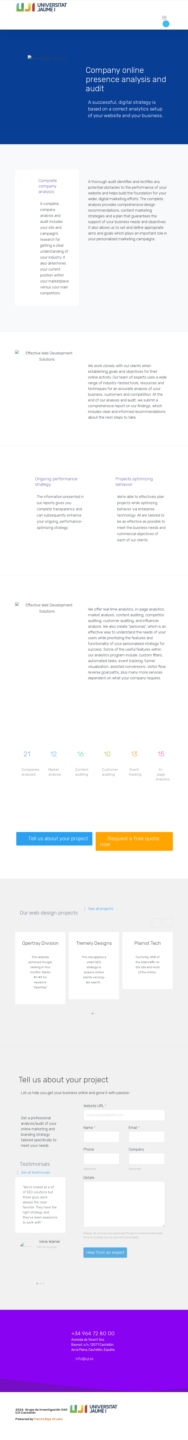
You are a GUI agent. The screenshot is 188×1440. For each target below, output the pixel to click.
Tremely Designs (94, 943)
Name (89, 1127)
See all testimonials (35, 1172)
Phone (88, 1149)
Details (88, 1177)
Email (134, 1127)
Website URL (97, 1106)
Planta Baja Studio (48, 1419)
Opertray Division (40, 943)
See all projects (100, 909)
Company (136, 1149)
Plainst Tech (147, 943)
